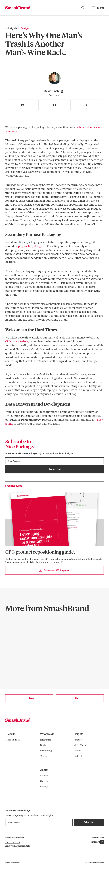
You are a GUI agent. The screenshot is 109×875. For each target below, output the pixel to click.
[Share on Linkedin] (22, 105)
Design (43, 745)
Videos (77, 750)
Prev (31, 698)
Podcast (78, 756)
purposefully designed (31, 246)
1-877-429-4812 (12, 842)
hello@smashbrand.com (17, 845)
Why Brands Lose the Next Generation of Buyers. (53, 634)
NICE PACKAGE (20, 624)
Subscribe (54, 469)
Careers (44, 781)
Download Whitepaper (57, 570)
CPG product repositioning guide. (40, 552)
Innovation (45, 739)
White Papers (80, 745)
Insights (12, 28)
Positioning (46, 750)
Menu (100, 8)
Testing (44, 756)
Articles (77, 739)
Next (77, 698)
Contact (44, 775)
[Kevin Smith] (62, 91)
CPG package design (17, 341)
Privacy (44, 786)
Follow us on (98, 837)
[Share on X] (86, 105)
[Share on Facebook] (54, 105)
